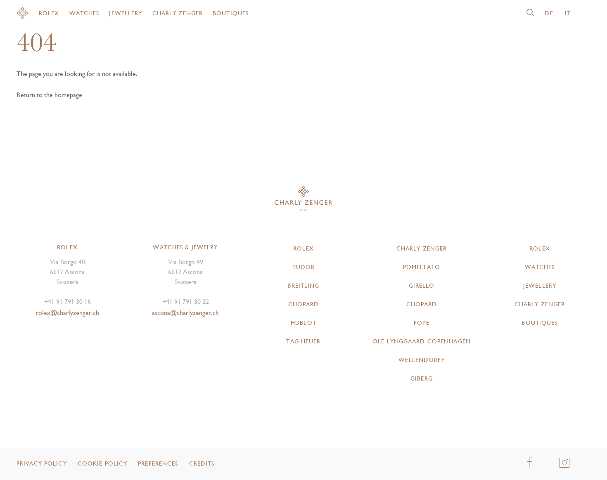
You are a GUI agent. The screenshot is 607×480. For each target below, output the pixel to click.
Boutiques (231, 13)
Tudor (303, 267)
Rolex (49, 13)
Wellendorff (421, 360)
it (568, 13)
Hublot (303, 322)
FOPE (421, 322)
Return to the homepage (49, 95)
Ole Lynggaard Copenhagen (421, 341)
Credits (202, 463)
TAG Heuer (303, 341)
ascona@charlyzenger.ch (185, 313)
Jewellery (125, 13)
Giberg (421, 378)
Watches (84, 13)
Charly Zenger (177, 13)
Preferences (158, 463)
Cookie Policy (103, 463)
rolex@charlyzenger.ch (67, 313)
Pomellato (421, 267)
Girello (422, 285)
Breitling (303, 285)
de (549, 13)
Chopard (303, 304)
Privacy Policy (42, 463)
